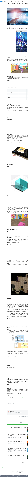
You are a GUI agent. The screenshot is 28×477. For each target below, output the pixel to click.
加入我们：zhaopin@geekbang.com (19, 471)
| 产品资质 (27, 476)
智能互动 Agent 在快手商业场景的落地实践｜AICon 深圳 (16, 455)
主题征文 (18, 1)
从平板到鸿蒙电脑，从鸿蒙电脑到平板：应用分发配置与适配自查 (17, 427)
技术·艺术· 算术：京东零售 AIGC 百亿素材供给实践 (15, 441)
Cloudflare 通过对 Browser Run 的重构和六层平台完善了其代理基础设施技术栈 (17, 435)
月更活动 (15, 1)
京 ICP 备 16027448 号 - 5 (18, 476)
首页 (11, 1)
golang (23, 1)
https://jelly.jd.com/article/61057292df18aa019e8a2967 (20, 397)
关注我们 (13, 472)
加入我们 (13, 471)
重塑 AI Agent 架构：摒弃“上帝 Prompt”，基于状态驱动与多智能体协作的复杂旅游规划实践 (17, 449)
